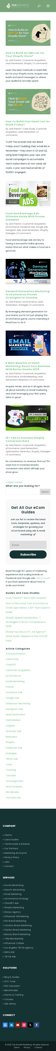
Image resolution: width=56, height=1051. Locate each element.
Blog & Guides (11, 977)
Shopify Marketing (14, 907)
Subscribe (28, 554)
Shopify (28, 63)
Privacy (27, 1047)
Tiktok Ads (12, 759)
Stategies (11, 233)
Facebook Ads (27, 226)
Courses (8, 999)
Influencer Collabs (14, 943)
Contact (9, 866)
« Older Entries (14, 482)
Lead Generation (14, 63)
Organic (10, 725)
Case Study (29, 128)
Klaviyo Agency (12, 912)
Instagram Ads (13, 230)
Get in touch (43, 578)
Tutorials (11, 775)
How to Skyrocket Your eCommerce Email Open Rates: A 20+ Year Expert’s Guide (28, 608)
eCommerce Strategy (16, 898)
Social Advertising (13, 885)
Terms (17, 1047)
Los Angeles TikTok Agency (18, 947)
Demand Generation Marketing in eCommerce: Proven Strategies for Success (28, 294)
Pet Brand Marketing (15, 921)
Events (10, 687)
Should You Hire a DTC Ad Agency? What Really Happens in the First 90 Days (26, 636)
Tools (9, 764)
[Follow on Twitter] (30, 1025)
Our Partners (11, 848)
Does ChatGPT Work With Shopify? (26, 598)
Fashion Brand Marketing (17, 929)
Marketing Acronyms (15, 853)
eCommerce (12, 226)
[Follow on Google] (5, 1025)
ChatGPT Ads (11, 903)
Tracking (11, 770)
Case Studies (11, 839)
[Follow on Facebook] (36, 1025)
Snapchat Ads (14, 748)
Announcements (15, 653)
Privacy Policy (11, 857)
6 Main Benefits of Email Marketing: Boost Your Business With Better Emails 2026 (28, 366)
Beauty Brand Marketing (17, 934)
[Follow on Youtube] (17, 1025)
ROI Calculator (12, 986)
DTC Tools (10, 981)
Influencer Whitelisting (16, 916)
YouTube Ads (13, 797)
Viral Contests (14, 786)
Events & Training (13, 994)
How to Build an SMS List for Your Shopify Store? (25, 54)
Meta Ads (9, 952)
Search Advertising (14, 889)
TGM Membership (13, 938)
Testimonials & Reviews (17, 844)
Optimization (12, 451)
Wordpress (12, 792)
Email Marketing (28, 376)
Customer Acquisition (34, 60)
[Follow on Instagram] (24, 1025)
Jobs (6, 861)
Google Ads (42, 226)
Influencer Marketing (18, 703)
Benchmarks (11, 990)
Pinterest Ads (13, 731)
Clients (8, 835)
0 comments (40, 63)
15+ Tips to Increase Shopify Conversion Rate (25, 439)
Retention (24, 379)
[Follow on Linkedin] (11, 1025)
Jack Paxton (15, 60)
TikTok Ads (10, 956)
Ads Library (10, 1003)
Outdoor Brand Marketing (18, 925)
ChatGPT (11, 664)
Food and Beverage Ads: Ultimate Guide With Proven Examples (25, 217)
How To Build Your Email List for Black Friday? (28, 123)
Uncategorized (14, 781)
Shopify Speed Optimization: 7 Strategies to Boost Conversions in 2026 (26, 622)
